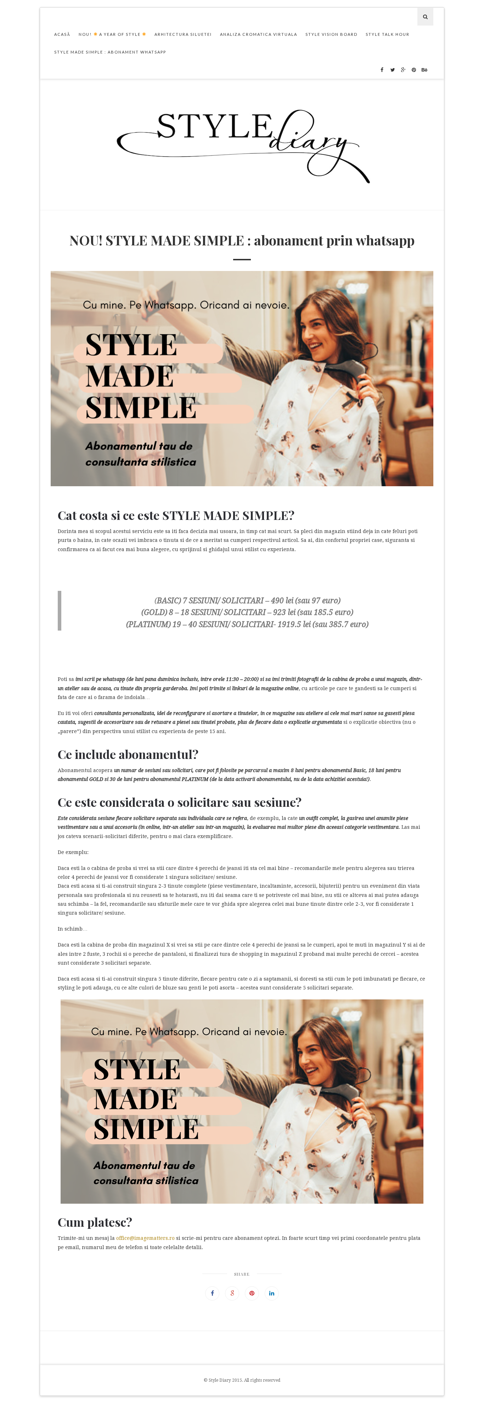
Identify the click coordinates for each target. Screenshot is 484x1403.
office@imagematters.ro (145, 1238)
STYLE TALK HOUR (388, 34)
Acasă (62, 34)
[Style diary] (242, 144)
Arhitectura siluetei (183, 34)
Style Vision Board (331, 34)
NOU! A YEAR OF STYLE (110, 34)
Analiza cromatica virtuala (258, 34)
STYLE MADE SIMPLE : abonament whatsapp (110, 52)
